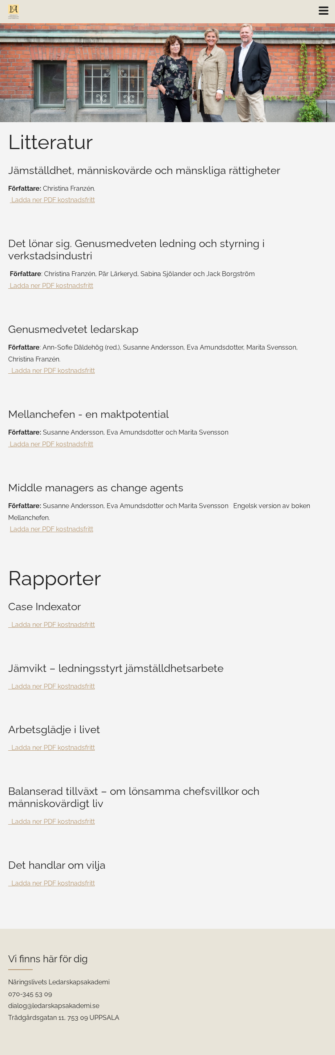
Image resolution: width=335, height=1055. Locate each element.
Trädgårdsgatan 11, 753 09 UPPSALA (63, 1018)
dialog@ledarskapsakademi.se (53, 1006)
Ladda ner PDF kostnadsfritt (52, 200)
